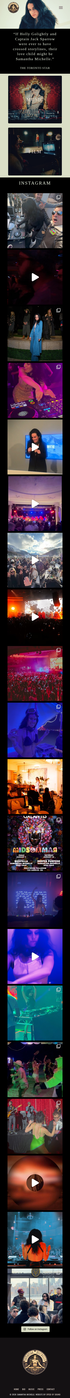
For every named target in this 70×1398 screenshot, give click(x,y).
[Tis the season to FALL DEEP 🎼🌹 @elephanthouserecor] (35, 1182)
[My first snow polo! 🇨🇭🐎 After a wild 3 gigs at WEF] (35, 560)
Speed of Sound (53, 1394)
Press (40, 1389)
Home (16, 1389)
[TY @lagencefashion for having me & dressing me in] (35, 333)
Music (31, 1389)
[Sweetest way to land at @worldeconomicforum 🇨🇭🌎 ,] (35, 390)
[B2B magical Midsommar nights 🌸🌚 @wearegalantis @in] (35, 616)
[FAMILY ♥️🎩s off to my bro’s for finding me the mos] (35, 1126)
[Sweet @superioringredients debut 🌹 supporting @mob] (35, 1296)
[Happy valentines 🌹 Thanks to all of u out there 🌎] (35, 277)
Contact (51, 1389)
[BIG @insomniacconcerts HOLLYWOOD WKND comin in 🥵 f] (35, 843)
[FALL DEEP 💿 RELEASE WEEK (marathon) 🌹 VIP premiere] (35, 899)
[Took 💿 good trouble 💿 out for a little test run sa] (35, 956)
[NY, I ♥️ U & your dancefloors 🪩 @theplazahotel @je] (35, 1239)
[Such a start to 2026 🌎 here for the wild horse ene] (35, 220)
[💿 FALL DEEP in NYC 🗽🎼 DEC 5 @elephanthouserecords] (35, 1013)
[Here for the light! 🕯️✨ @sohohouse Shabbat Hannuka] (35, 786)
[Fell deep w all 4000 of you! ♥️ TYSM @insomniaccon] (35, 673)
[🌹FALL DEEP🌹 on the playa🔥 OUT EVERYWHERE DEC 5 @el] (35, 1069)
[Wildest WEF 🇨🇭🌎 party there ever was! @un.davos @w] (35, 503)
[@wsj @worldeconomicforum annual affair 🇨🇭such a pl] (35, 447)
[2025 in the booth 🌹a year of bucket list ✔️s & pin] (35, 730)
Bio (23, 1389)
